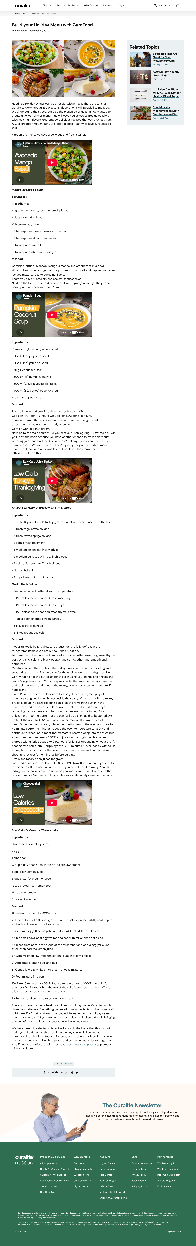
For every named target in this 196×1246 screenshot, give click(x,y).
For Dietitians (164, 1186)
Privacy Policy (138, 1174)
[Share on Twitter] (77, 1072)
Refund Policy (138, 1180)
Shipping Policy (139, 1186)
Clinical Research (83, 1169)
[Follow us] (17, 1163)
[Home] (24, 1157)
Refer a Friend (106, 1186)
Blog (120, 5)
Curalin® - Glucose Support (54, 1169)
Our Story (79, 1163)
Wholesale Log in (166, 1163)
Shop (45, 5)
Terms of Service (140, 1169)
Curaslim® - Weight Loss (53, 1174)
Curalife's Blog (47, 1192)
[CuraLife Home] (23, 5)
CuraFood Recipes (63, 1063)
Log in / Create (107, 1163)
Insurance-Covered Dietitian (55, 1180)
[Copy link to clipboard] (81, 1072)
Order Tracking (107, 1169)
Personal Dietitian (66, 5)
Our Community (82, 1180)
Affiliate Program (166, 1180)
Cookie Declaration (141, 1163)
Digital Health (81, 1186)
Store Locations (48, 1186)
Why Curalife (91, 5)
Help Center (105, 1174)
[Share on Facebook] (72, 1072)
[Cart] (178, 5)
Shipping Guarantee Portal (113, 1197)
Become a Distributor (168, 1174)
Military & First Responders (113, 1192)
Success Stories (82, 1174)
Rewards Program (108, 1180)
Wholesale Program (167, 1169)
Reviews (107, 5)
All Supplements (48, 1163)
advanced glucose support (76, 1044)
